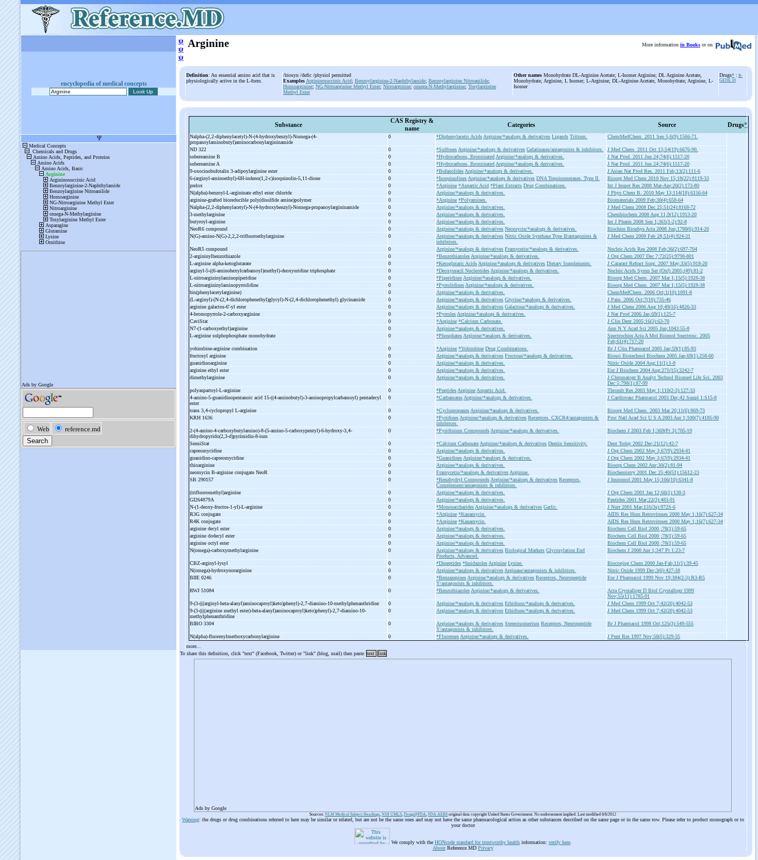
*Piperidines (449, 278)
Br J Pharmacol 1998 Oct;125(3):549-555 (650, 623)
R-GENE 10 (731, 78)
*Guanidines (449, 458)
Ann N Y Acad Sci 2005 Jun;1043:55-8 (648, 328)
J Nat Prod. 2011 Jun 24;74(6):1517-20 (648, 156)
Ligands (560, 136)
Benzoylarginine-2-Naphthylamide (390, 81)
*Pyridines (447, 417)
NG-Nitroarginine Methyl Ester (348, 86)
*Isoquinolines (451, 178)
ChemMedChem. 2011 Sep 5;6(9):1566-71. (652, 136)
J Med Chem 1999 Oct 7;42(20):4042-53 (650, 603)
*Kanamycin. (472, 514)
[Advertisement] (463, 732)
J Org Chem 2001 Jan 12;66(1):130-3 (646, 492)
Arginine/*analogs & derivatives (516, 136)
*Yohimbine (471, 348)
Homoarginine (297, 86)
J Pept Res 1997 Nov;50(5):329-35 (643, 636)
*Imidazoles (475, 563)
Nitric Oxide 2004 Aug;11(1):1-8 (641, 363)
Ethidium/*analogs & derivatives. (540, 603)
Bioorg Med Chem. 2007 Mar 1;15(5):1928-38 (656, 278)
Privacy (485, 848)
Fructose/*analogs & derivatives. (539, 356)
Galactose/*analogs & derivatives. (540, 307)
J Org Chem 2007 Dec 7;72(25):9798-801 (650, 256)
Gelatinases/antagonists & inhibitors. (564, 149)
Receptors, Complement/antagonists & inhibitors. (508, 482)
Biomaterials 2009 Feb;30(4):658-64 (645, 200)
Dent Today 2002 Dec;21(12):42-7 (642, 443)
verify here (559, 842)
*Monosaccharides (455, 507)
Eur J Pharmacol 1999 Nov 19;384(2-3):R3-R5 (656, 577)
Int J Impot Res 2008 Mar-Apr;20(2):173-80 (653, 185)
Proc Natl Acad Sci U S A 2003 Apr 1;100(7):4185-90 (663, 417)
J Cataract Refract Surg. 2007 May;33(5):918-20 (657, 263)
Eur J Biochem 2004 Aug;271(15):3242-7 (650, 370)
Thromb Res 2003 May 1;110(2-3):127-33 (651, 390)
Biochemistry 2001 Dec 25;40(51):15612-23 (653, 472)
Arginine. (519, 472)
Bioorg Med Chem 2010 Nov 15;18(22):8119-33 (658, 178)
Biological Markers (525, 550)
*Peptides (446, 390)
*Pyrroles (446, 314)
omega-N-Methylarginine (439, 86)
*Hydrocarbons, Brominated (465, 156)
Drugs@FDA (415, 814)
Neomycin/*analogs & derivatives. (540, 229)
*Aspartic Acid (473, 185)
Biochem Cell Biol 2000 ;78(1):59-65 (646, 528)
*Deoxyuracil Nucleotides (462, 270)
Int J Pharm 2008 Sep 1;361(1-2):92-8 (647, 221)
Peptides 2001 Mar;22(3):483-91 (641, 499)
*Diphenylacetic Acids (459, 136)
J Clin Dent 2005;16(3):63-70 (638, 321)
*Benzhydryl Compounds (462, 479)
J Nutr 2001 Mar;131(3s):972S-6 (641, 507)
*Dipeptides (448, 563)
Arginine (466, 390)
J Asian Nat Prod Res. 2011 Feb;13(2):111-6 (653, 171)
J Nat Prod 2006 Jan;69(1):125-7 (641, 314)
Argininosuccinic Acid (329, 81)
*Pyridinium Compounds (462, 430)
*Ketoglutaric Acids (456, 263)
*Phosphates (449, 335)
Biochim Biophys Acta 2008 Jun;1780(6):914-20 (658, 229)
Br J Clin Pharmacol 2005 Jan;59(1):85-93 (651, 348)
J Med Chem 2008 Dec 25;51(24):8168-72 (651, 207)
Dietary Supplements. (569, 263)
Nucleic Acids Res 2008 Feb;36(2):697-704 (652, 249)
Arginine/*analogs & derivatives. (530, 156)
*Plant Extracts (506, 185)
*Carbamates (449, 397)
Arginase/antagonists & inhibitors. (540, 570)
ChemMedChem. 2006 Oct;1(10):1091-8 (649, 292)
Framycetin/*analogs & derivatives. (542, 249)
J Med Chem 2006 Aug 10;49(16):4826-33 (651, 307)
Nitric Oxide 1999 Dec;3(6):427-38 (643, 570)
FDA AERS (438, 814)
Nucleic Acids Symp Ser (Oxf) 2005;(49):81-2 (655, 270)
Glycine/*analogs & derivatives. (538, 299)
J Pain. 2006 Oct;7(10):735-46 (639, 299)
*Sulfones (446, 149)
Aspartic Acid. (491, 390)
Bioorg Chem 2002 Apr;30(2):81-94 (644, 465)
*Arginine (446, 185)
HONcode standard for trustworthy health (477, 842)
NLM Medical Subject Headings (352, 814)
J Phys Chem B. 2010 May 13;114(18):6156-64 (657, 193)
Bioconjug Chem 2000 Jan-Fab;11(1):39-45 (652, 563)
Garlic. (550, 507)
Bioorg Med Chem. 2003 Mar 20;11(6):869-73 (656, 410)
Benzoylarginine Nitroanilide (458, 81)
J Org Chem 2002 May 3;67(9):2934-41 (648, 450)
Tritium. (578, 136)
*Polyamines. (472, 200)
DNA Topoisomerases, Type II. (568, 178)
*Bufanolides (450, 171)
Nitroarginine (396, 86)
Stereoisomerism (522, 623)
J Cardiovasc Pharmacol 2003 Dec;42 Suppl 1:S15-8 (662, 397)
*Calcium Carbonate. (480, 321)
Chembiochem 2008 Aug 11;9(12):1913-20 (652, 214)
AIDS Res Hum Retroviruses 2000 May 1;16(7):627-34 (665, 514)
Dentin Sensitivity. (567, 443)
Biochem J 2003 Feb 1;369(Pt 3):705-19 (649, 430)
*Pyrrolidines (450, 285)
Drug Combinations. (544, 185)
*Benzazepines (451, 577)
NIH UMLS (392, 814)
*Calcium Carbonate (457, 443)
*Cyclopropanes (452, 410)
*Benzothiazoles (453, 256)
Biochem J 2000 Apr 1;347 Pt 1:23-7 (646, 550)
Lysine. (515, 563)
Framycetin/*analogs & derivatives (472, 472)
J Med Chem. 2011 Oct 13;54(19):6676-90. (652, 149)
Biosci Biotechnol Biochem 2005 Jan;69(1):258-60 (660, 356)
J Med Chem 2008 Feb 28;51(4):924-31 (648, 236)
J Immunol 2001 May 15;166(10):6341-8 (650, 479)
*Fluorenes (447, 636)
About (439, 848)
